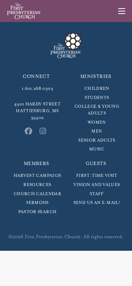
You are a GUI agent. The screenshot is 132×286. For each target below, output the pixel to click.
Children (96, 88)
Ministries (95, 76)
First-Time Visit (96, 175)
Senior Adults (96, 140)
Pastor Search (37, 211)
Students (97, 97)
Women (97, 122)
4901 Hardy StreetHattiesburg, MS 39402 (37, 111)
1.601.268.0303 (37, 88)
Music (97, 149)
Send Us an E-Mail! (96, 202)
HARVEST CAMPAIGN (38, 175)
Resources (37, 184)
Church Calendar (37, 194)
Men (96, 131)
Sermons (37, 202)
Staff (97, 194)
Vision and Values (96, 184)
